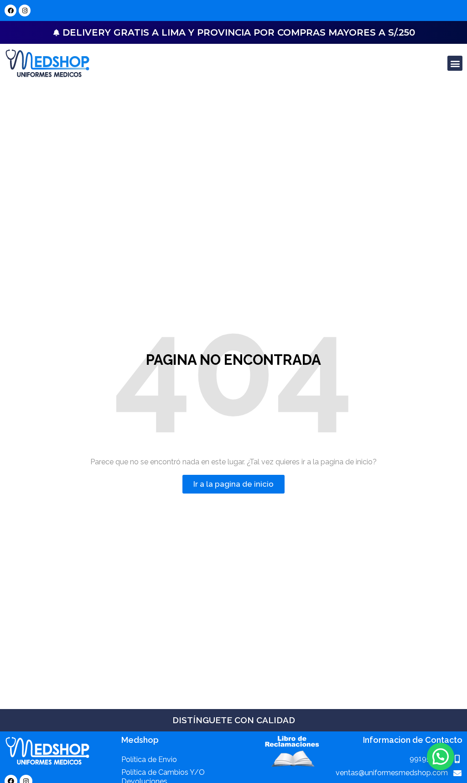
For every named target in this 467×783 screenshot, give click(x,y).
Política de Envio (149, 759)
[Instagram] (25, 10)
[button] (454, 63)
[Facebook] (10, 10)
